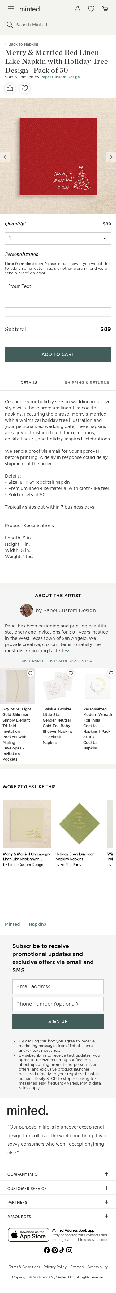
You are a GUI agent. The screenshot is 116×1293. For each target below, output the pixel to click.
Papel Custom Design (60, 77)
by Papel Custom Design (23, 864)
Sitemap (77, 1266)
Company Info (22, 1174)
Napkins (37, 924)
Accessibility (98, 1266)
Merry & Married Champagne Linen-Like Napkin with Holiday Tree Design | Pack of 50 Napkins (27, 856)
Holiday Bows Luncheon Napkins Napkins (74, 856)
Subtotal (16, 329)
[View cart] (105, 9)
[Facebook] (47, 1249)
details (29, 382)
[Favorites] (91, 9)
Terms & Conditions (24, 1266)
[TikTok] (62, 1249)
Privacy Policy (55, 1266)
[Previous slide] (5, 157)
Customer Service (27, 1188)
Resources (19, 1216)
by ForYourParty (68, 864)
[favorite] (25, 88)
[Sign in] (78, 9)
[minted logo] (30, 8)
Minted (12, 924)
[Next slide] (111, 157)
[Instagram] (69, 1249)
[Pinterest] (54, 1249)
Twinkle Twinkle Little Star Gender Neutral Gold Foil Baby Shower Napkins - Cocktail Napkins (57, 726)
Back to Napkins (23, 44)
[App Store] (28, 1235)
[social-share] (10, 88)
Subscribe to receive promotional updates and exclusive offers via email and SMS (53, 958)
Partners (17, 1202)
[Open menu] (11, 9)
